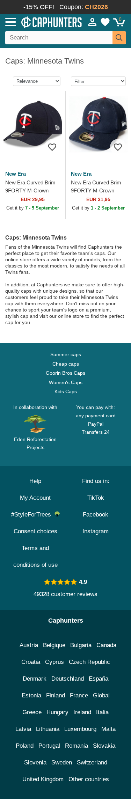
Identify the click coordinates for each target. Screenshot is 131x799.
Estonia (31, 695)
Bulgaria (81, 645)
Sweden (61, 762)
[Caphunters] (38, 21)
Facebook (95, 514)
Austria (29, 645)
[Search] (119, 37)
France (79, 695)
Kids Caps (65, 391)
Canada (106, 645)
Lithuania (47, 729)
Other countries (88, 779)
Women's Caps (65, 382)
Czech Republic (89, 662)
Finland (55, 695)
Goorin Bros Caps (65, 373)
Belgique (54, 645)
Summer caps (65, 354)
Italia (102, 712)
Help (35, 481)
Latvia (23, 729)
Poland (25, 745)
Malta (108, 729)
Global (101, 695)
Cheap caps (65, 364)
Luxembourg (80, 729)
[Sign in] (92, 22)
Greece (32, 712)
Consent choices (35, 531)
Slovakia (104, 745)
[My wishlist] (105, 22)
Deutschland (67, 678)
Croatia (30, 662)
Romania (76, 745)
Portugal (49, 745)
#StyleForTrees (32, 514)
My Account (35, 497)
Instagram (95, 531)
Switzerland (92, 762)
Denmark (34, 678)
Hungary (57, 712)
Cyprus (54, 662)
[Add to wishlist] (52, 147)
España (98, 678)
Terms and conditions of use (35, 556)
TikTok (95, 497)
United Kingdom (43, 779)
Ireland (82, 712)
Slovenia (35, 762)
